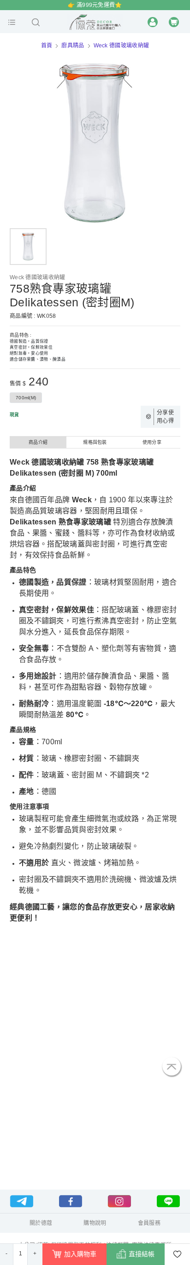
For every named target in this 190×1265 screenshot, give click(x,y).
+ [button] (34, 1253)
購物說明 (94, 1223)
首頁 (47, 45)
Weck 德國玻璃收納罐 (121, 45)
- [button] (6, 1253)
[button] (12, 22)
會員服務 (149, 1223)
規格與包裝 (95, 442)
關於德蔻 (41, 1223)
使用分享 (151, 442)
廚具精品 (72, 45)
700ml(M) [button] (26, 397)
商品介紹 (38, 442)
